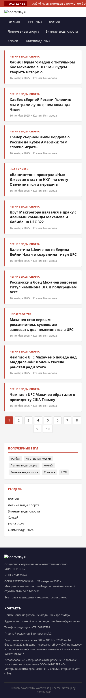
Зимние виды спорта (62, 31)
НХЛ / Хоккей (19, 169)
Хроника (49, 472)
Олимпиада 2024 (37, 41)
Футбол (54, 22)
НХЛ (64, 472)
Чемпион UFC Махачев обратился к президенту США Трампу (42, 397)
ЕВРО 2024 (34, 22)
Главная (14, 22)
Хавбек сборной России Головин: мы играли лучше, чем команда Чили (40, 104)
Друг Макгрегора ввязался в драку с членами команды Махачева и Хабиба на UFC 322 (43, 217)
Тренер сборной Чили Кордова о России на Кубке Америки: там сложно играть (40, 142)
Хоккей (13, 41)
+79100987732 (41, 627)
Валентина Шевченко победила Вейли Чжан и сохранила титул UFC (43, 252)
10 (48, 429)
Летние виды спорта (23, 31)
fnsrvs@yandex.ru (68, 621)
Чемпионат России (38, 458)
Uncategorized (20, 314)
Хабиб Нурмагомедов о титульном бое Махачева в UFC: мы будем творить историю (42, 67)
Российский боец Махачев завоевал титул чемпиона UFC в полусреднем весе (43, 287)
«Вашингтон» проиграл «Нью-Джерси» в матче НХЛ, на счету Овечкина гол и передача (39, 179)
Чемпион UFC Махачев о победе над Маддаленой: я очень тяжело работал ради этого (43, 362)
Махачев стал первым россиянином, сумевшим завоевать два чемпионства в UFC (41, 324)
